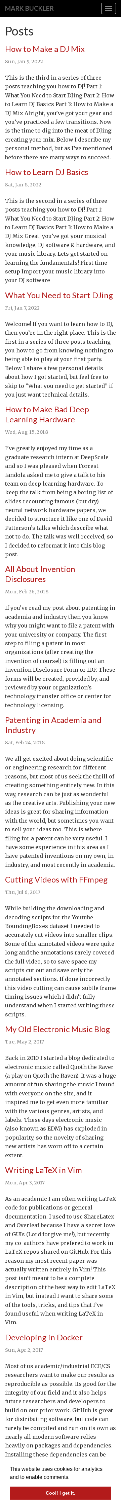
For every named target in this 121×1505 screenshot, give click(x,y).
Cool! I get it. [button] (60, 1493)
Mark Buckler (29, 8)
